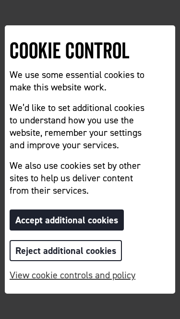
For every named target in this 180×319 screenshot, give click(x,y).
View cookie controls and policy (72, 275)
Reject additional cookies (65, 250)
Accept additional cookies (66, 220)
